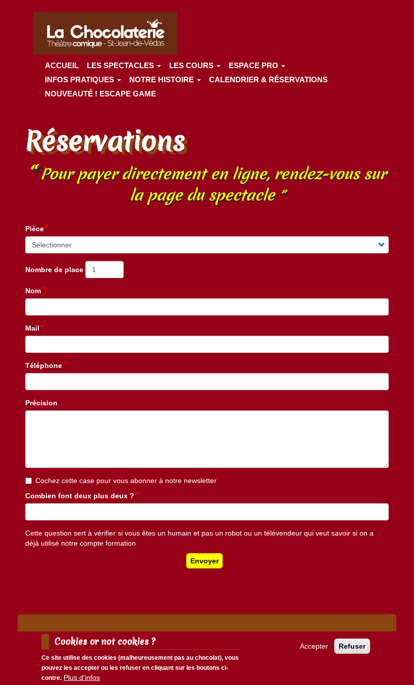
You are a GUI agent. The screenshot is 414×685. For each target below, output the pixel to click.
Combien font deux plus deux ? (79, 496)
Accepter (314, 646)
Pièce (34, 229)
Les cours (192, 65)
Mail (32, 328)
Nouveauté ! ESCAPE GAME (100, 93)
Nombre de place (54, 270)
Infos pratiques (80, 79)
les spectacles (121, 65)
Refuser (352, 646)
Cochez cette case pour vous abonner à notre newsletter (126, 481)
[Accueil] (109, 33)
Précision (41, 403)
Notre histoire (162, 79)
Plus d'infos (82, 677)
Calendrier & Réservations (268, 79)
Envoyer (204, 561)
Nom (33, 291)
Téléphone (43, 365)
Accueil (62, 65)
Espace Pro (254, 65)
